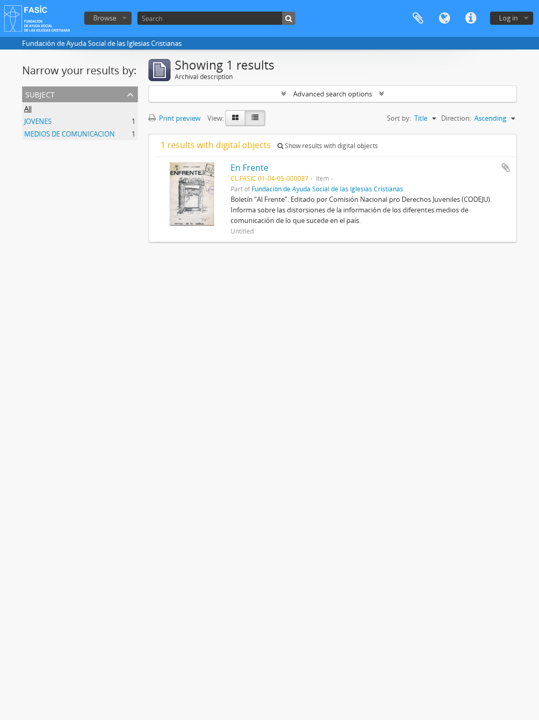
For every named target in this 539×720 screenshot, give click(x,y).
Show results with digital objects (330, 145)
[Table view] (255, 118)
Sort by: (399, 118)
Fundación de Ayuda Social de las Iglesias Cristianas (327, 188)
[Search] (288, 18)
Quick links (470, 18)
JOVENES (38, 121)
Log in (508, 18)
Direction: (456, 118)
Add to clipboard (506, 167)
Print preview (179, 118)
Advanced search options (333, 94)
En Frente (249, 167)
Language (444, 18)
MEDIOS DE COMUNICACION (69, 134)
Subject (40, 93)
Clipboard (418, 18)
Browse (104, 18)
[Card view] (235, 118)
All (28, 108)
